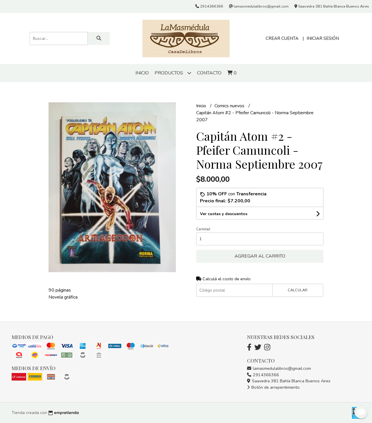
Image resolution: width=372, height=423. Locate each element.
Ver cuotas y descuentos (223, 214)
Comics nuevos (230, 106)
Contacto (209, 73)
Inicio (142, 73)
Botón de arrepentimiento (275, 387)
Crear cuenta (282, 38)
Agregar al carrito (260, 256)
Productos (169, 73)
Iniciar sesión (323, 38)
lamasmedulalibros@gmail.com (281, 368)
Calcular (297, 290)
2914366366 (265, 375)
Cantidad (203, 229)
